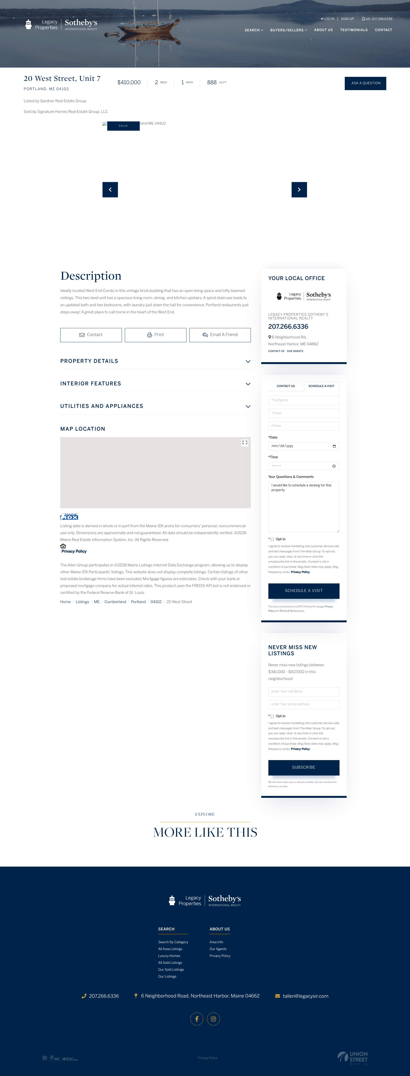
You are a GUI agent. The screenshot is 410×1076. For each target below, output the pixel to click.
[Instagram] (213, 1018)
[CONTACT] (365, 83)
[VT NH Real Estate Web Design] (353, 1058)
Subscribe (304, 767)
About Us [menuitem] (323, 30)
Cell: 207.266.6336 (378, 19)
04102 (156, 602)
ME (97, 602)
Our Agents (295, 351)
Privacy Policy (73, 552)
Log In (328, 19)
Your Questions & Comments (291, 477)
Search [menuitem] (252, 30)
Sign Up (347, 19)
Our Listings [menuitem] (167, 976)
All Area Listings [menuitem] (170, 949)
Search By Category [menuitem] (173, 942)
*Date (273, 437)
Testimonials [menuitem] (354, 30)
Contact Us (276, 351)
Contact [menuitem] (383, 30)
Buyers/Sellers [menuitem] (287, 30)
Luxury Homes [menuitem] (169, 956)
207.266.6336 (288, 327)
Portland (138, 602)
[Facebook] (196, 1018)
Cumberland (115, 602)
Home (65, 602)
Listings (82, 602)
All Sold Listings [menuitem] (170, 963)
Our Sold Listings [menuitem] (171, 969)
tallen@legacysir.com (305, 996)
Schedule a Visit (321, 386)
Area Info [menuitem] (216, 942)
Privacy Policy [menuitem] (220, 956)
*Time (273, 457)
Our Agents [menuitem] (218, 949)
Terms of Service (289, 611)
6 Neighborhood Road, (200, 996)
